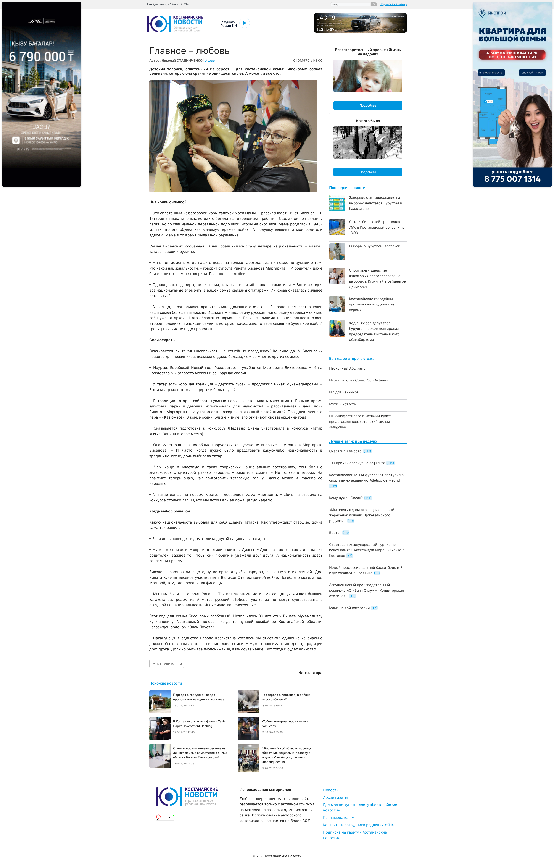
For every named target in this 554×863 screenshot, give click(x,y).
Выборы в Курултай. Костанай (374, 246)
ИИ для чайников (344, 392)
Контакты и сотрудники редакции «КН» (358, 825)
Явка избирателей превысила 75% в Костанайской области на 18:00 (376, 227)
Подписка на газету (393, 4)
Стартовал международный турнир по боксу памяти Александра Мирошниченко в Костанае (366, 550)
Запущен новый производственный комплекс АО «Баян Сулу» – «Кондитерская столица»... (366, 590)
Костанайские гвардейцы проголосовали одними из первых (372, 304)
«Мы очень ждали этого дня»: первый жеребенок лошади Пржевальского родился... (361, 515)
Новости (330, 790)
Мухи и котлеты (343, 404)
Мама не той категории (349, 608)
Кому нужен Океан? (346, 498)
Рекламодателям (338, 817)
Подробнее (368, 105)
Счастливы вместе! (345, 451)
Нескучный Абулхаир (347, 368)
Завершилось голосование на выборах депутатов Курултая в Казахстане (375, 203)
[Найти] (374, 4)
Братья (335, 532)
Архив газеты (335, 797)
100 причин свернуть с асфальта (357, 463)
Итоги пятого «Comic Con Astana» (358, 380)
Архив (210, 60)
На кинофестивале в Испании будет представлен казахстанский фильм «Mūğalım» (360, 421)
